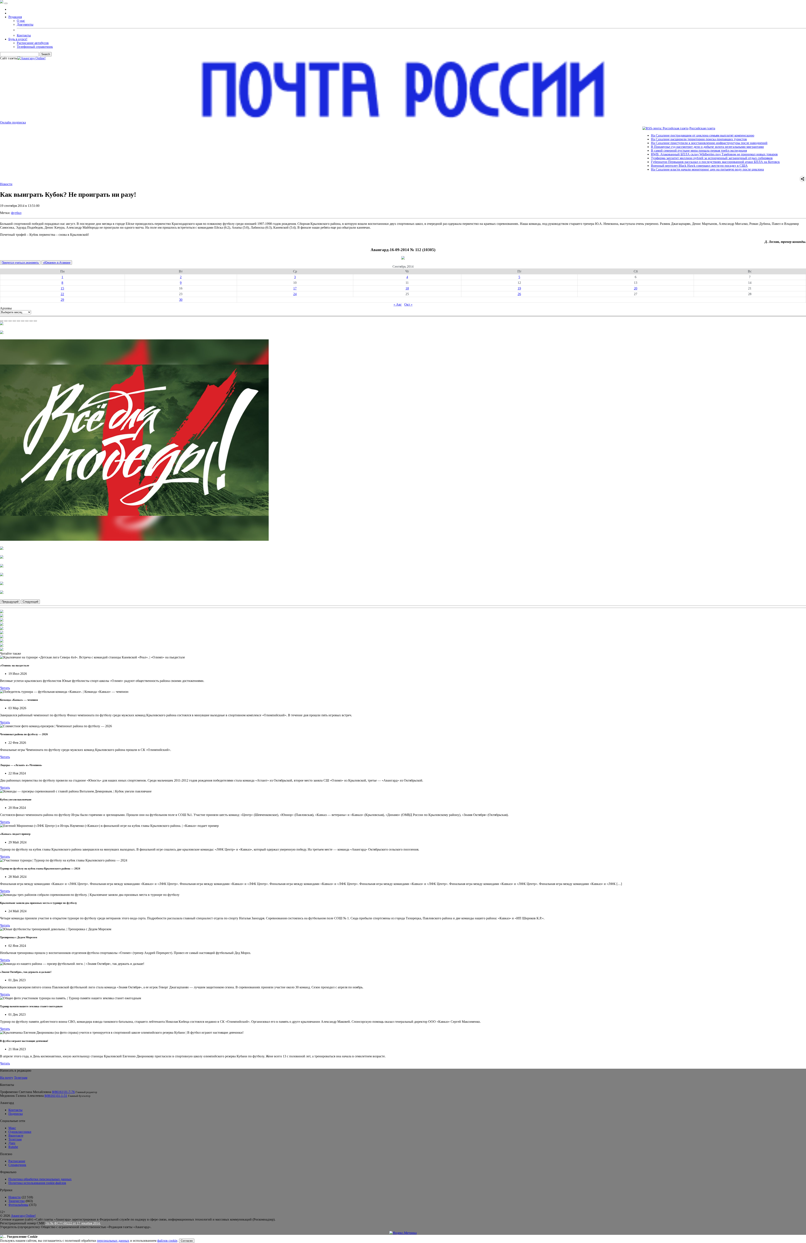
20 (635, 288)
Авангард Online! (23, 1215)
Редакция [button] (15, 17)
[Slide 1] (1, 321)
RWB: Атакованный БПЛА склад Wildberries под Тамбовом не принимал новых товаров (657, 154)
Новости (6, 184)
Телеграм (20, 1077)
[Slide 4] (14, 321)
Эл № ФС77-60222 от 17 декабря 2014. (73, 1223)
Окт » (408, 304)
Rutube (13, 1147)
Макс (12, 1128)
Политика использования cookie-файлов (37, 1183)
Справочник (17, 1165)
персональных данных (113, 1240)
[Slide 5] (18, 321)
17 (295, 288)
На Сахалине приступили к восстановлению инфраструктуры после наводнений (652, 143)
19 (519, 288)
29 (62, 299)
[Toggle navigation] (6, 3)
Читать (5, 688)
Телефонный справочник (35, 46)
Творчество (16, 1201)
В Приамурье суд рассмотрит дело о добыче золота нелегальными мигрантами (650, 147)
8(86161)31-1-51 (55, 1095)
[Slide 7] (27, 321)
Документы (25, 24)
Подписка (15, 1113)
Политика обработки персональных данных (40, 1179)
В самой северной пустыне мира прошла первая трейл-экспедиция (642, 150)
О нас (21, 20)
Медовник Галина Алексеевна (22, 1095)
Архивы (6, 308)
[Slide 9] (35, 321)
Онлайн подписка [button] (13, 122)
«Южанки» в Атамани (56, 262)
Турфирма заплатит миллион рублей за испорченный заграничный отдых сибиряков (655, 158)
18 (407, 288)
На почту (6, 1077)
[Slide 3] (10, 321)
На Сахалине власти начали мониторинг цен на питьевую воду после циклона (650, 169)
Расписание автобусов (33, 43)
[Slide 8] (31, 321)
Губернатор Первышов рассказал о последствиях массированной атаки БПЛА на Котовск (658, 162)
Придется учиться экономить (20, 262)
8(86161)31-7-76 (63, 1092)
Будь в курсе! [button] (17, 39)
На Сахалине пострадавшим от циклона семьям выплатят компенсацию (645, 135)
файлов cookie (167, 1240)
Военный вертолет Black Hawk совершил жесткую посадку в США (642, 165)
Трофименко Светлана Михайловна (25, 1092)
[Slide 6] (22, 321)
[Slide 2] (6, 321)
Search (45, 54)
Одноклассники (19, 1132)
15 (62, 288)
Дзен (11, 1143)
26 (519, 294)
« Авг (398, 304)
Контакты (24, 35)
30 (180, 299)
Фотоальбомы (18, 1205)
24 (295, 294)
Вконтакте (15, 1135)
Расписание (16, 1161)
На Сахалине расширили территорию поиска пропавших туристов (642, 139)
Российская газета (645, 128)
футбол (16, 213)
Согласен (187, 1240)
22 (62, 294)
